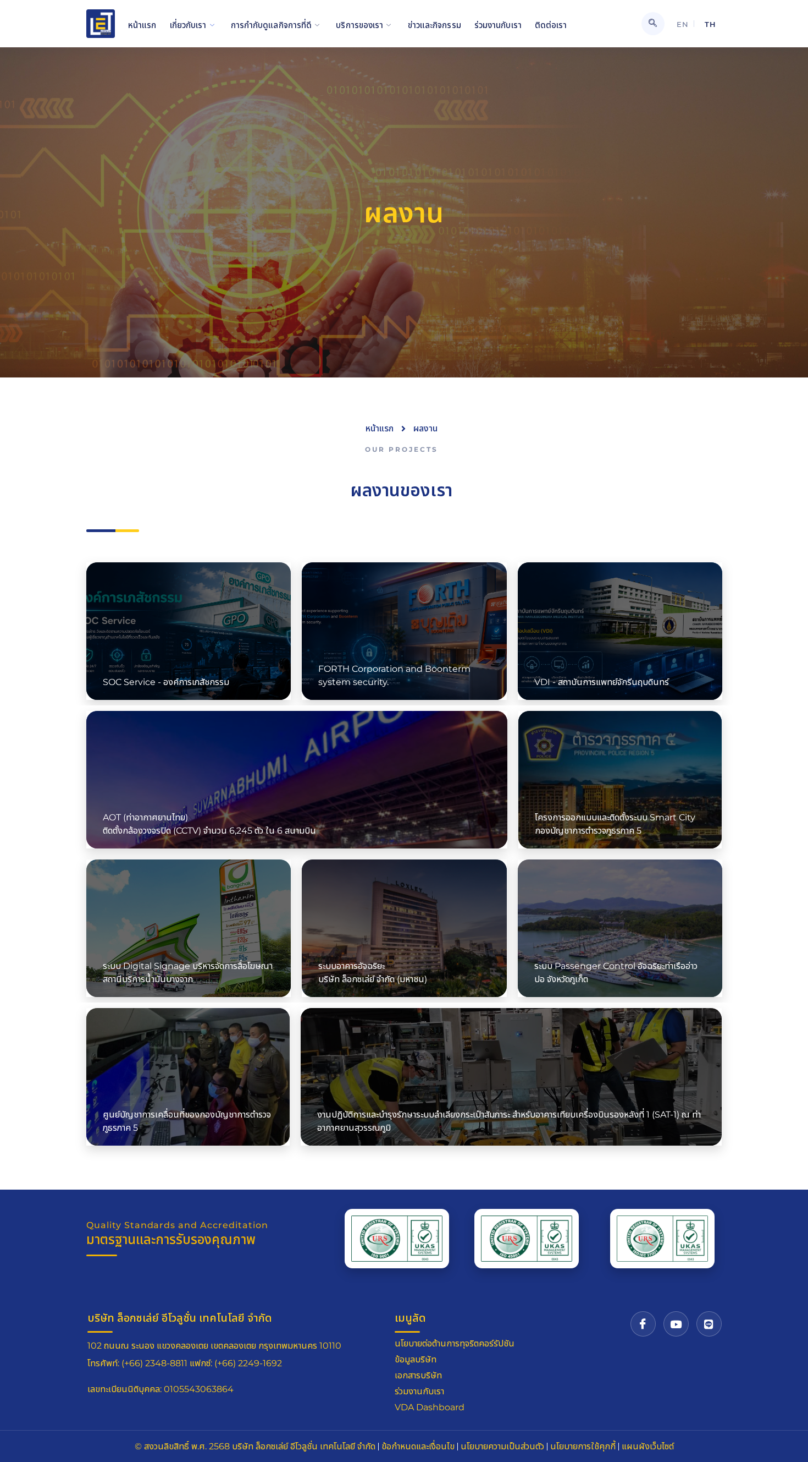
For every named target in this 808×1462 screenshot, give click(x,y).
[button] (653, 23)
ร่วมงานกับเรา (498, 25)
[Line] (709, 1324)
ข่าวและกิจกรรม (434, 25)
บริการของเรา (359, 25)
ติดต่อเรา (551, 25)
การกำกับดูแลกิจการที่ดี (271, 25)
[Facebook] (643, 1324)
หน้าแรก (142, 25)
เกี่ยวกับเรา (188, 25)
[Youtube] (676, 1324)
